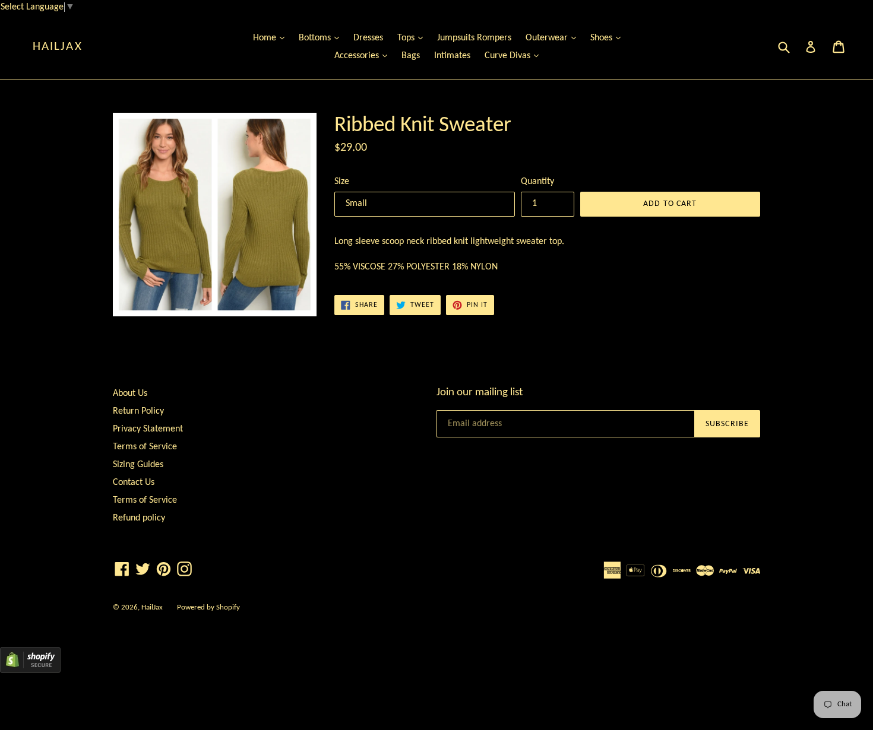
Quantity (537, 181)
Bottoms (322, 38)
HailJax (58, 46)
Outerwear (554, 38)
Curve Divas (515, 55)
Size (341, 181)
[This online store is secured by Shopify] (30, 670)
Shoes (608, 38)
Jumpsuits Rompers (474, 38)
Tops (413, 38)
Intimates (452, 56)
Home (271, 38)
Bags (410, 56)
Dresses (368, 38)
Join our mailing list (479, 392)
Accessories (363, 55)
